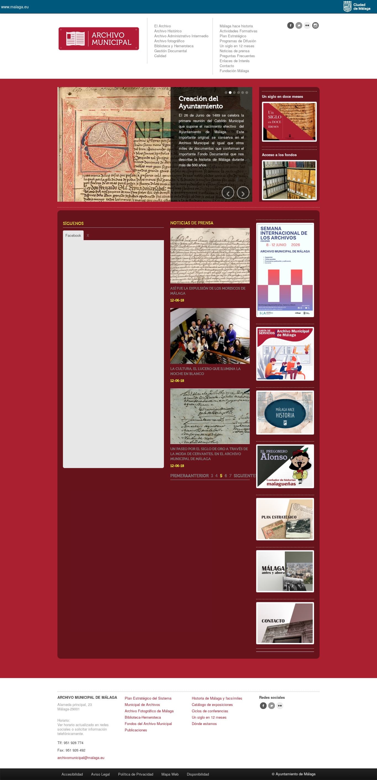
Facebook (73, 235)
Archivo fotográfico (169, 40)
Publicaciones (136, 729)
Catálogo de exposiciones (212, 704)
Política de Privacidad (135, 774)
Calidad (160, 55)
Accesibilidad (72, 774)
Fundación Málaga (234, 70)
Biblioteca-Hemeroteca (143, 717)
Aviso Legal (100, 774)
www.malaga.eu (15, 6)
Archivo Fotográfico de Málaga (149, 710)
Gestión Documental (170, 50)
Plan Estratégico (233, 35)
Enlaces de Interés (235, 60)
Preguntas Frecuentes (237, 55)
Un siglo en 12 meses (237, 45)
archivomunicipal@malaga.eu (80, 757)
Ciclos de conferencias (210, 710)
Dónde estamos (204, 723)
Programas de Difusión (238, 40)
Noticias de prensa (234, 50)
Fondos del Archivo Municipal (148, 723)
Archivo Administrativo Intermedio (181, 35)
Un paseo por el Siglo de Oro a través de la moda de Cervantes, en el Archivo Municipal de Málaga (209, 454)
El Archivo (162, 25)
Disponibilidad (198, 774)
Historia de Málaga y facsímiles (217, 698)
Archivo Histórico (168, 30)
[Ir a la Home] (98, 38)
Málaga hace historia (236, 25)
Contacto (227, 65)
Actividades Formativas (238, 30)
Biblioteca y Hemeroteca (173, 45)
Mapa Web (170, 774)
